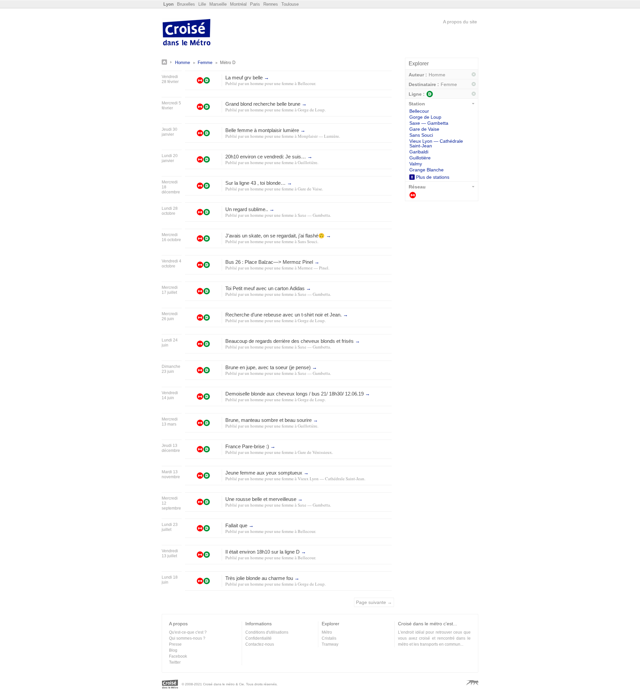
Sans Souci (307, 241)
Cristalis (329, 638)
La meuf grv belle (247, 77)
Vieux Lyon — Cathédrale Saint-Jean (331, 479)
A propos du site (460, 21)
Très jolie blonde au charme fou (262, 578)
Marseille (218, 4)
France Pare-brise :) (250, 446)
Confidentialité (258, 638)
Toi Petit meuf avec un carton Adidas (268, 288)
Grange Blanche (426, 169)
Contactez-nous (259, 644)
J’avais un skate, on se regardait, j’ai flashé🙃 (278, 235)
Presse (175, 644)
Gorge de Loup (311, 110)
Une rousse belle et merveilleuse (264, 499)
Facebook (178, 656)
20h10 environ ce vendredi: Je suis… (268, 156)
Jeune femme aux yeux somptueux (267, 473)
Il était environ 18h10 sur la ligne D (265, 552)
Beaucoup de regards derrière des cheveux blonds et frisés (292, 341)
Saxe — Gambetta (314, 215)
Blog (173, 650)
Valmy (415, 163)
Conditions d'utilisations (266, 632)
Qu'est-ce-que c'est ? (188, 632)
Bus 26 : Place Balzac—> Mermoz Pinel (272, 262)
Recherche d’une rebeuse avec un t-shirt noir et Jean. (286, 314)
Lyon (168, 4)
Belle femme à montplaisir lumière (265, 130)
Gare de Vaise (310, 189)
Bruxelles (186, 4)
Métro (412, 195)
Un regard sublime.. (249, 209)
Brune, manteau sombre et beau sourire (271, 420)
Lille (202, 4)
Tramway (330, 644)
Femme (205, 62)
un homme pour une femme (269, 83)
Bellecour (306, 83)
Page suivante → (374, 602)
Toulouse (290, 4)
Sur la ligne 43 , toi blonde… (258, 183)
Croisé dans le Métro (187, 33)
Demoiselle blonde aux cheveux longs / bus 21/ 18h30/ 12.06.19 (297, 394)
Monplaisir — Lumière (318, 136)
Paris (255, 4)
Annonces (168, 62)
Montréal (238, 4)
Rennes (270, 4)
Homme (182, 62)
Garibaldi (418, 151)
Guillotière (307, 162)
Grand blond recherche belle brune (266, 104)
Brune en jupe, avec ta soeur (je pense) (271, 367)
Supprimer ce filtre (474, 74)
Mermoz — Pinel (313, 268)
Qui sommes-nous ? (187, 638)
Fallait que (239, 525)
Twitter (175, 662)
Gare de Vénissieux (315, 452)
